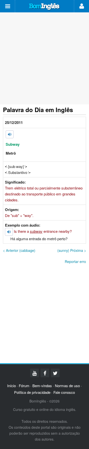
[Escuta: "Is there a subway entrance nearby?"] (9, 232)
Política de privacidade (32, 392)
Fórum (24, 385)
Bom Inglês (44, 6)
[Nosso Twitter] (55, 373)
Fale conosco (64, 392)
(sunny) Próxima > (71, 250)
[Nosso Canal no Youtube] (34, 373)
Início (11, 385)
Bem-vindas (42, 385)
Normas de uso (67, 385)
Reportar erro (75, 261)
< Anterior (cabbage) (19, 250)
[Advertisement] (44, 58)
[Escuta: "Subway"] (10, 134)
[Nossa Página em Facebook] (45, 373)
